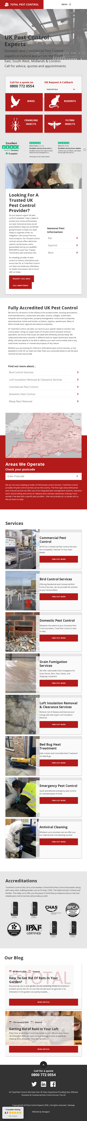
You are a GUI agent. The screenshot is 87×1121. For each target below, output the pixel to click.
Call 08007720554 (20, 285)
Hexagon (46, 1112)
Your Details (52, 89)
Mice (50, 252)
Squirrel (52, 245)
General (36, 971)
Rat (50, 238)
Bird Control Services (21, 372)
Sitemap (71, 1105)
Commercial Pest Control (23, 386)
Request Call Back (21, 279)
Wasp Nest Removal (20, 401)
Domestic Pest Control (22, 394)
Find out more (59, 559)
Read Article (44, 1002)
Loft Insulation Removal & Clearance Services (35, 379)
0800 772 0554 (22, 86)
